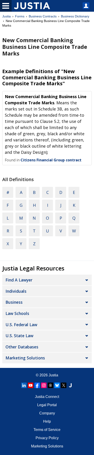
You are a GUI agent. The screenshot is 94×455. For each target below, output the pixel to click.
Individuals (15, 291)
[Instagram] (44, 385)
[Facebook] (37, 385)
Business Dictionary (75, 16)
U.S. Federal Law (21, 324)
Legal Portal (47, 405)
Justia (6, 16)
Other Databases (21, 347)
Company (47, 413)
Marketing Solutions (25, 358)
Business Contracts (43, 16)
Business (14, 302)
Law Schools (17, 313)
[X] (63, 385)
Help (47, 421)
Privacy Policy (47, 438)
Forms (19, 16)
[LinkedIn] (24, 385)
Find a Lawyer (18, 280)
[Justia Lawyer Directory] (70, 385)
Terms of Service (47, 430)
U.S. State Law (19, 335)
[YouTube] (30, 385)
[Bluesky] (57, 385)
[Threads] (50, 385)
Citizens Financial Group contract (51, 160)
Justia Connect (47, 397)
